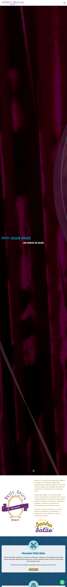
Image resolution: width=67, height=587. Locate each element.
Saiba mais (33, 569)
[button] (62, 582)
